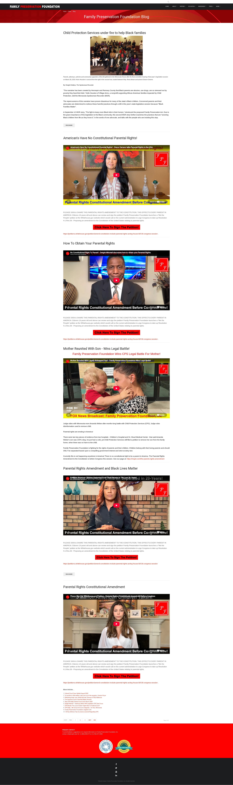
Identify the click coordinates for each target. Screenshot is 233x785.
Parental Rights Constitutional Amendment (94, 587)
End (95, 720)
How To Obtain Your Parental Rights (89, 243)
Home (167, 6)
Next (90, 720)
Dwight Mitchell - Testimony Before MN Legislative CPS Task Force (84, 703)
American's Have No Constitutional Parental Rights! (100, 138)
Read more (69, 125)
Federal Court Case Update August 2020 (76, 693)
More (217, 6)
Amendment (201, 6)
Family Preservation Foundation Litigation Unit (78, 709)
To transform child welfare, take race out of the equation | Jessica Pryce (85, 695)
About (174, 6)
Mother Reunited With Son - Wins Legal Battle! (96, 349)
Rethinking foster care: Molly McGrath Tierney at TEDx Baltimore (83, 697)
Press (211, 6)
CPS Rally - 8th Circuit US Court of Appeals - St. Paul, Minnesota (83, 707)
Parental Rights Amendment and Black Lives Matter (100, 468)
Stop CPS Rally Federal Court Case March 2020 (78, 701)
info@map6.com (72, 734)
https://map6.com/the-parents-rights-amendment (145, 459)
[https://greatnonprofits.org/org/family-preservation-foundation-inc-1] (124, 753)
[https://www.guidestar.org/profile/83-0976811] (106, 753)
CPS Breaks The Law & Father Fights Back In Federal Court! (82, 705)
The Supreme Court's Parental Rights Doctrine (78, 699)
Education (191, 6)
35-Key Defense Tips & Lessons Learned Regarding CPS (81, 711)
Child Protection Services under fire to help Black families (104, 33)
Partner (182, 6)
